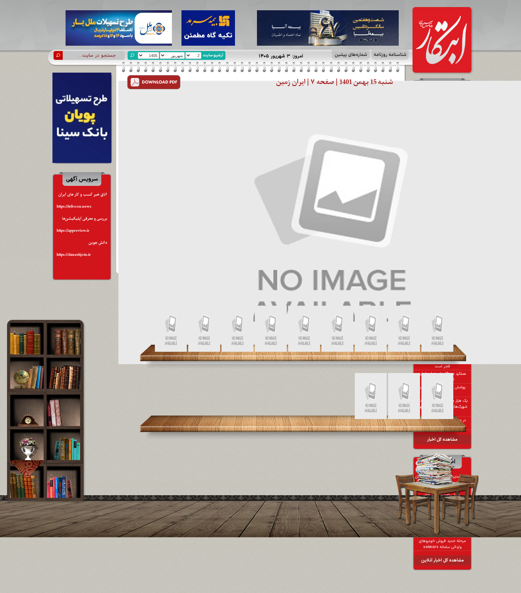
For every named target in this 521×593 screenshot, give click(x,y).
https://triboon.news (74, 206)
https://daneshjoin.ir (74, 255)
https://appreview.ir (73, 231)
